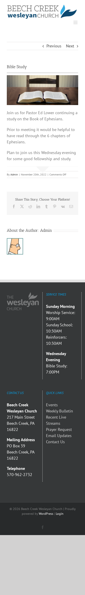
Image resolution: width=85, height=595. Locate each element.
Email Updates (59, 435)
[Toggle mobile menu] (75, 22)
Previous (53, 46)
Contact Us (55, 441)
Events (52, 404)
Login (59, 514)
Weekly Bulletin (59, 411)
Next (70, 46)
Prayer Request (59, 429)
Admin (14, 174)
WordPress (46, 514)
